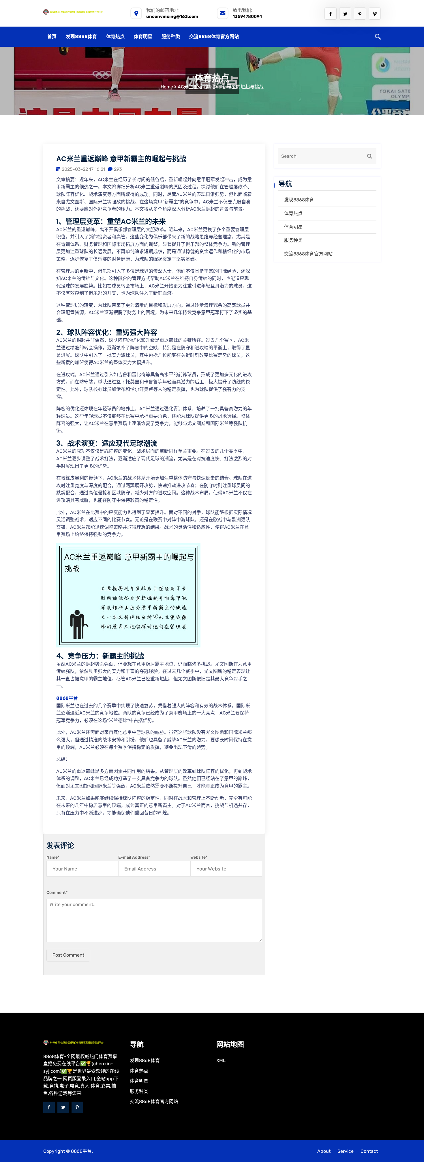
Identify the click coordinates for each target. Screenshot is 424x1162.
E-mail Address (134, 857)
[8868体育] (82, 12)
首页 (52, 36)
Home (167, 87)
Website (198, 857)
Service (345, 1151)
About (324, 1151)
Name (52, 857)
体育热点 (115, 36)
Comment (56, 892)
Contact (369, 1151)
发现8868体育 (81, 36)
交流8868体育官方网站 (214, 36)
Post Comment (68, 955)
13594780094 (247, 16)
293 (118, 169)
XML (221, 1060)
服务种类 (171, 36)
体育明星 (143, 36)
